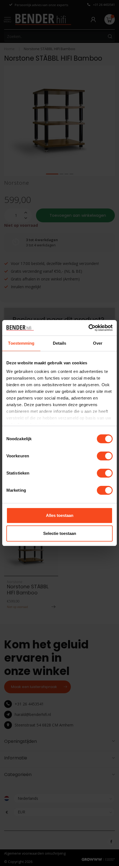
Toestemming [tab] (21, 343)
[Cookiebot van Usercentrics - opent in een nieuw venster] (88, 327)
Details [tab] (59, 343)
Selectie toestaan (59, 533)
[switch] (105, 456)
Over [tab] (97, 343)
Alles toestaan (59, 515)
